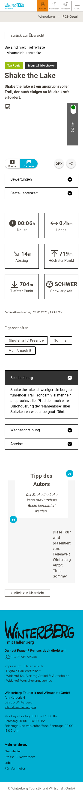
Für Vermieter (15, 768)
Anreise (16, 444)
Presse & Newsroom (20, 757)
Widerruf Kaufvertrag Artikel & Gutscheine (37, 676)
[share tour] (71, 163)
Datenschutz (34, 666)
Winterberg (46, 17)
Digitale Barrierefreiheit (23, 671)
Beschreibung (21, 378)
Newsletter (13, 751)
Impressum (13, 666)
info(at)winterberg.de (20, 707)
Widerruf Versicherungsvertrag (29, 681)
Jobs (8, 763)
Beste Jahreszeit (24, 193)
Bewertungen (21, 179)
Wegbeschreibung (25, 430)
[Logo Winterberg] (16, 5)
